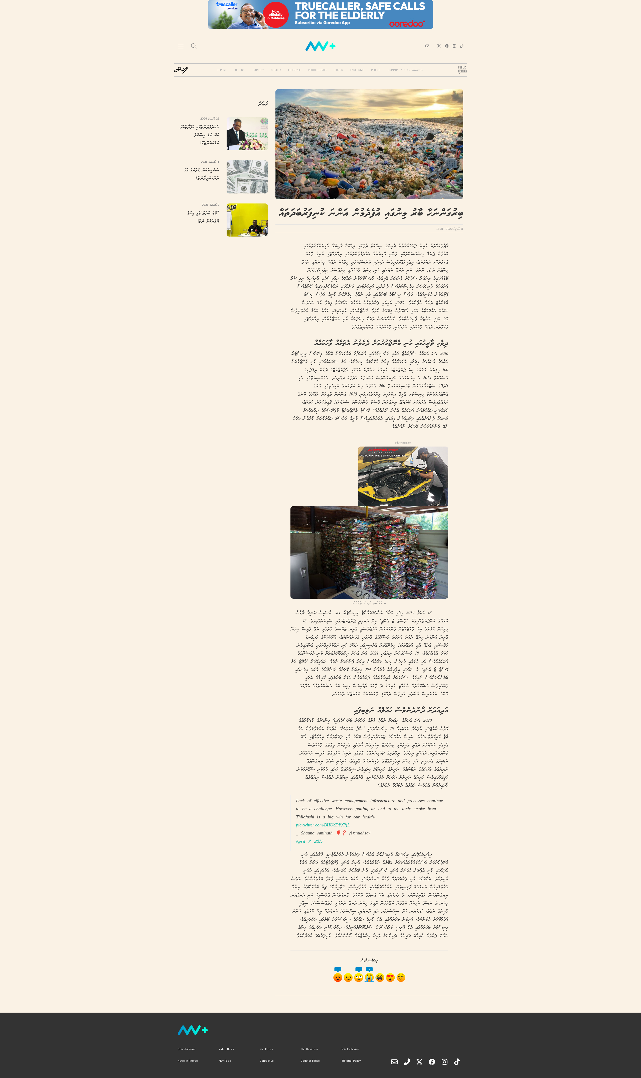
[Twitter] (419, 1062)
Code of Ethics (310, 1060)
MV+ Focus (266, 1049)
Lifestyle (294, 70)
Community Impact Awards (405, 70)
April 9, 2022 (309, 841)
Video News (226, 1049)
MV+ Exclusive (350, 1049)
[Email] (394, 1062)
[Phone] (407, 1062)
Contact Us (267, 1060)
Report (221, 70)
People (375, 70)
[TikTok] (457, 1062)
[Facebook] (432, 1062)
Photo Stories (317, 70)
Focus (339, 70)
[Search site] (194, 46)
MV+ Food (225, 1060)
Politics (239, 70)
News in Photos (188, 1060)
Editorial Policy (351, 1060)
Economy (258, 70)
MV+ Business (309, 1049)
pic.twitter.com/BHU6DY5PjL (323, 825)
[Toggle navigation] (181, 46)
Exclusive (357, 70)
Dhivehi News (187, 1049)
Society (276, 70)
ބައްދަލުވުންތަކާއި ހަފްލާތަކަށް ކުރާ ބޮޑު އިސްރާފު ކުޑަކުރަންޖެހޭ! (199, 135)
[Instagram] (444, 1062)
